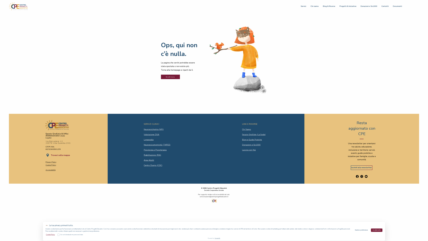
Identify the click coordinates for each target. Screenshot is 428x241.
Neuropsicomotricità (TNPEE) (157, 145)
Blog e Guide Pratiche (252, 139)
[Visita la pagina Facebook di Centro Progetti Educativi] (357, 176)
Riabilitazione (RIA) (152, 155)
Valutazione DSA (151, 134)
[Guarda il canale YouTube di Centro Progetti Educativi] (366, 176)
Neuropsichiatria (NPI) (154, 129)
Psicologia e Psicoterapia (155, 150)
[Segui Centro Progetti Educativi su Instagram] (361, 176)
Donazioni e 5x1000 (251, 145)
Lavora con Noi (249, 150)
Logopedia (149, 139)
